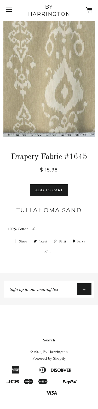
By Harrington (49, 10)
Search (49, 340)
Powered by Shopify (49, 358)
